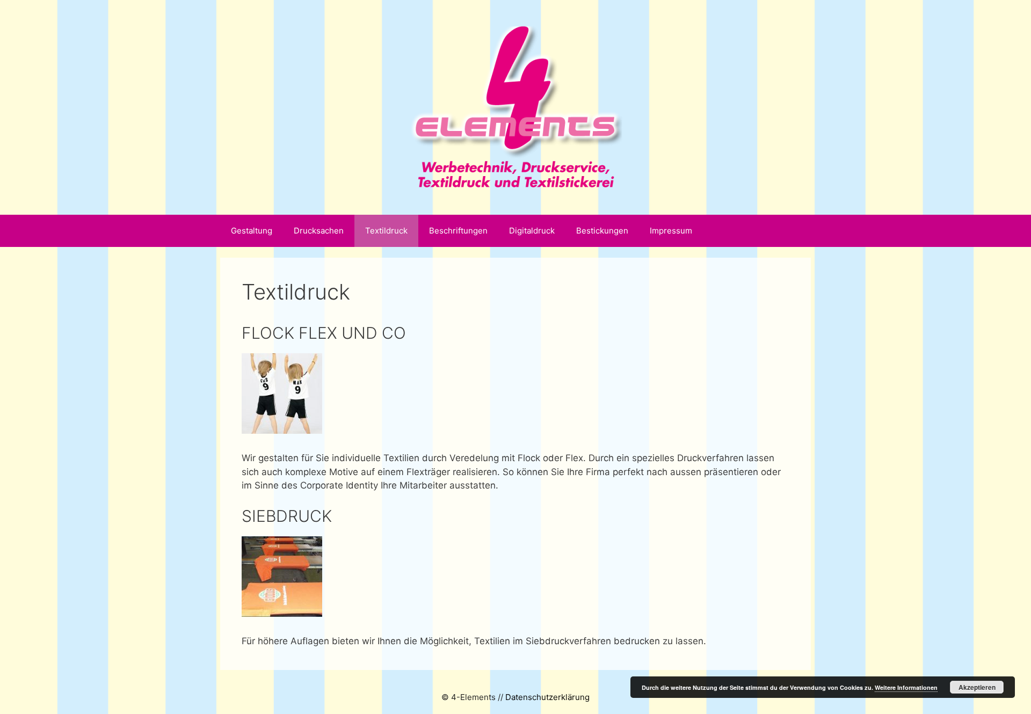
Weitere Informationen (906, 687)
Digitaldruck (532, 230)
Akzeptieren (977, 687)
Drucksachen (319, 230)
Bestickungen (602, 230)
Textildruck (386, 230)
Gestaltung (251, 230)
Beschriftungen (458, 230)
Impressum (671, 230)
